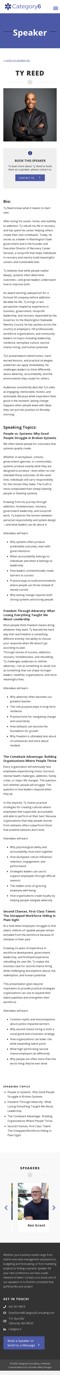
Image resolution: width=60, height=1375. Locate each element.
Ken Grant (30, 1225)
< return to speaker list (16, 60)
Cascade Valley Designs (40, 1367)
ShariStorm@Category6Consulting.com (31, 1313)
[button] (30, 177)
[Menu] (56, 8)
